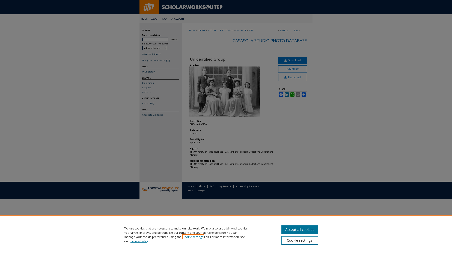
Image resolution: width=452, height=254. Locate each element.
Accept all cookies (299, 229)
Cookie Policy (139, 241)
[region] (226, 234)
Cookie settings (193, 237)
